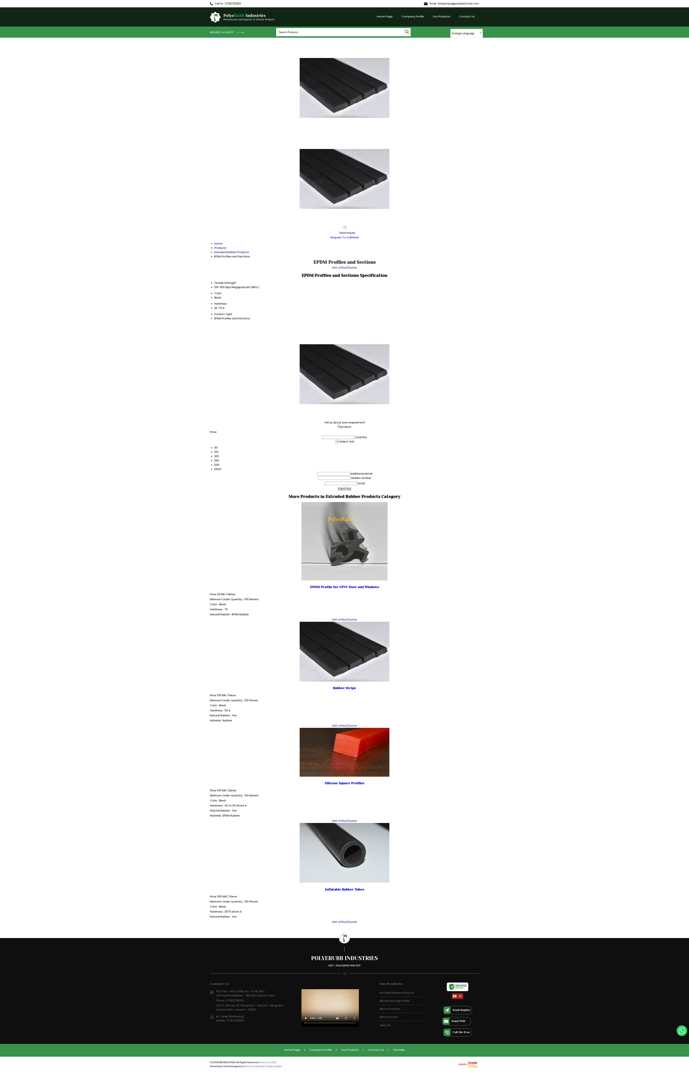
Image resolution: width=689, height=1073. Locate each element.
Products (220, 248)
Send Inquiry (347, 233)
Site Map (399, 1050)
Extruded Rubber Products (231, 252)
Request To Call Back (345, 237)
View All (384, 1025)
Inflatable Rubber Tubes (344, 889)
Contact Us (467, 16)
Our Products (441, 16)
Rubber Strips (344, 688)
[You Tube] (455, 998)
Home (218, 243)
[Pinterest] (460, 998)
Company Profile (413, 16)
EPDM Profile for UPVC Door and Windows (344, 587)
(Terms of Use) (267, 1062)
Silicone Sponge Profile (394, 1001)
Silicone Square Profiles (344, 783)
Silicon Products (389, 1009)
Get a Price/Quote (344, 267)
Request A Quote (222, 32)
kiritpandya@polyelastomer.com (458, 3)
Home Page (385, 16)
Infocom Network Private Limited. (263, 1066)
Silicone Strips (388, 1017)
